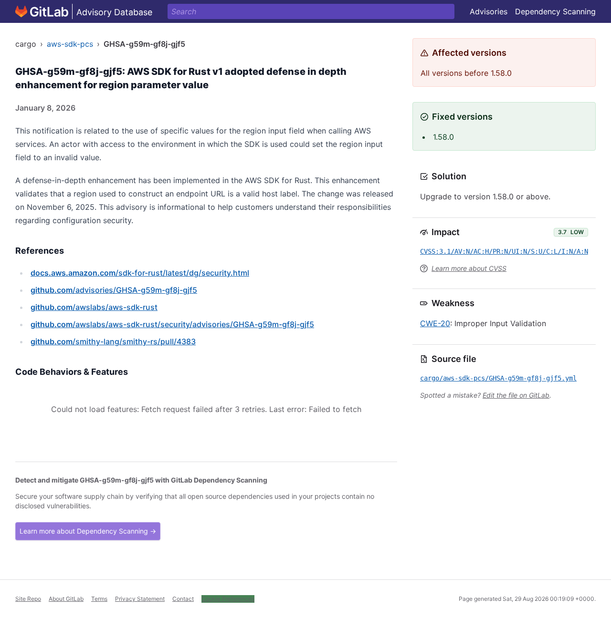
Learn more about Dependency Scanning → (88, 531)
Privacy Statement (140, 598)
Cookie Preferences (227, 598)
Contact (183, 598)
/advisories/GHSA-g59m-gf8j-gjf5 (114, 290)
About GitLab (66, 598)
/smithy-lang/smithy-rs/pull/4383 (113, 341)
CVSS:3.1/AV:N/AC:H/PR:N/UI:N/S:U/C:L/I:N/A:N (504, 251)
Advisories (488, 11)
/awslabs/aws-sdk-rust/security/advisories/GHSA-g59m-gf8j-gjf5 (172, 324)
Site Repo (28, 598)
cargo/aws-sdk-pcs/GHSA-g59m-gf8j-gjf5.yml (498, 378)
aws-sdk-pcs (70, 44)
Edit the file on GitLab (516, 395)
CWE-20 (435, 323)
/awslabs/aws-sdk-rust (94, 307)
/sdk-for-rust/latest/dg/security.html (140, 273)
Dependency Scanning (555, 11)
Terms (99, 598)
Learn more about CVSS (469, 268)
